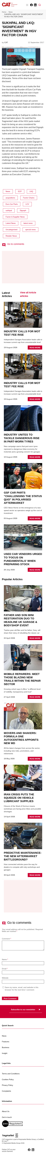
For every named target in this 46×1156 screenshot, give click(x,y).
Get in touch (7, 1117)
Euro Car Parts (12, 204)
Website (5, 978)
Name (5, 959)
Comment (6, 939)
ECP (20, 191)
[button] (39, 5)
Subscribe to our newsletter (23, 1009)
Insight (4, 1053)
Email (5, 969)
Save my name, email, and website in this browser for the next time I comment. (21, 988)
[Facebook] (31, 5)
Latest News (11, 223)
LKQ (31, 191)
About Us (5, 1111)
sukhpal (9, 210)
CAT (6, 42)
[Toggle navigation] (27, 5)
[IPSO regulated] (23, 1123)
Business (5, 1047)
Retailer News (11, 236)
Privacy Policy (7, 1085)
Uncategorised (11, 229)
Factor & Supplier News (15, 217)
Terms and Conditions (11, 1074)
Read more (36, 348)
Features (5, 1042)
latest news (28, 223)
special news (30, 229)
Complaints (6, 1091)
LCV (27, 204)
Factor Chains (28, 198)
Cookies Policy (8, 1079)
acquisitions (10, 198)
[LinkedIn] (35, 5)
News (11, 12)
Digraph (23, 210)
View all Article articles (28, 294)
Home (4, 12)
